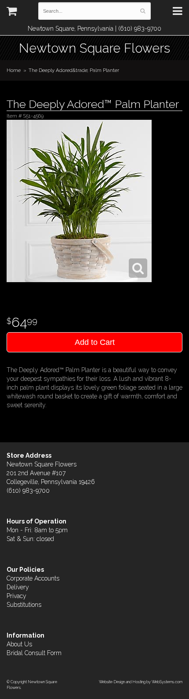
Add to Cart (95, 342)
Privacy (16, 595)
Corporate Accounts (33, 578)
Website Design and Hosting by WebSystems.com (140, 681)
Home (14, 70)
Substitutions (24, 604)
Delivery (18, 587)
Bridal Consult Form (34, 652)
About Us (19, 644)
